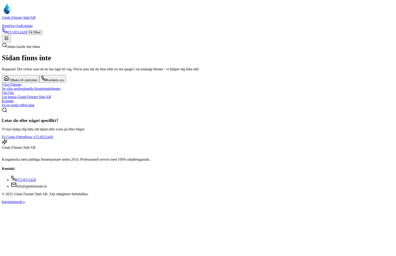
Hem (5, 26)
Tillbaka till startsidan (23, 80)
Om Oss (15, 26)
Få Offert (35, 32)
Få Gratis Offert (13, 137)
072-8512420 (26, 180)
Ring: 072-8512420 (39, 137)
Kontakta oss (55, 80)
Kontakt (27, 26)
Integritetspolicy (13, 202)
